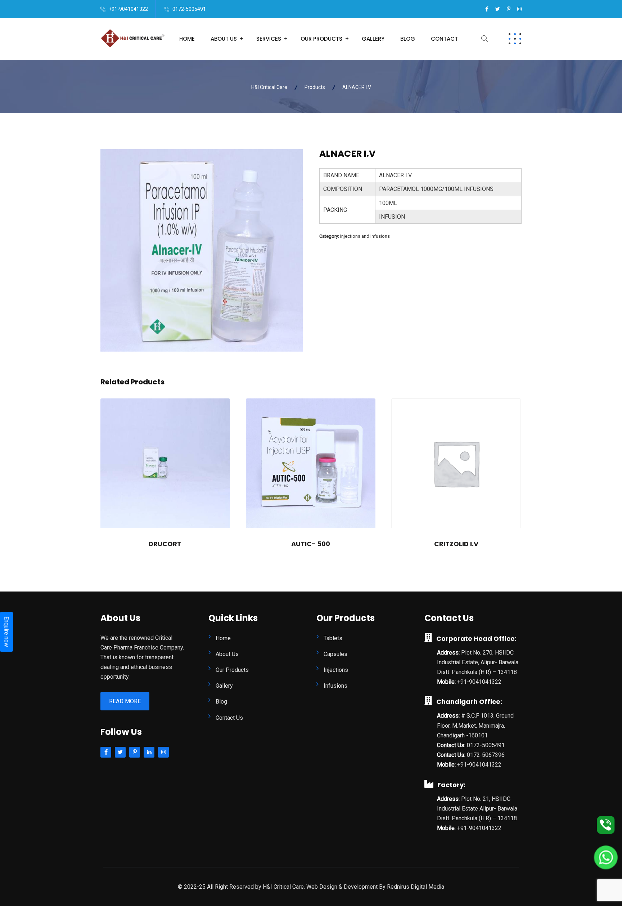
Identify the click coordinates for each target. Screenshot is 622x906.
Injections (336, 669)
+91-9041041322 (128, 9)
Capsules (335, 654)
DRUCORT (165, 543)
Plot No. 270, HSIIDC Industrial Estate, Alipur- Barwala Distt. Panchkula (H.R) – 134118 (477, 662)
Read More (125, 701)
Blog (407, 39)
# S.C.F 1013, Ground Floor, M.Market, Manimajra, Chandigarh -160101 (475, 725)
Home (187, 39)
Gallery (373, 39)
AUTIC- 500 (310, 543)
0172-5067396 (486, 754)
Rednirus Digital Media (415, 886)
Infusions (335, 685)
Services (268, 39)
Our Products (321, 39)
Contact (444, 39)
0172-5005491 (189, 9)
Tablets (333, 638)
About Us (224, 39)
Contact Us (229, 717)
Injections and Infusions (365, 236)
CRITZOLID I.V (456, 543)
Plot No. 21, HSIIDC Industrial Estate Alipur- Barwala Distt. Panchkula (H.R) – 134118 (477, 808)
